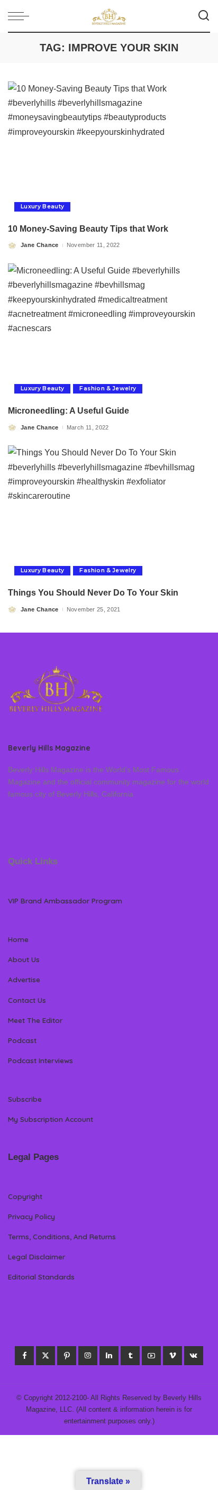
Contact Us (27, 999)
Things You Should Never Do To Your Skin (93, 592)
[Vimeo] (172, 1355)
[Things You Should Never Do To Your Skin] (109, 513)
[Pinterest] (66, 1355)
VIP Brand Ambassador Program (65, 900)
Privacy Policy (31, 1216)
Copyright (25, 1196)
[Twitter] (45, 1355)
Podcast (22, 1040)
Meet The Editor (35, 1020)
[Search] (203, 16)
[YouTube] (151, 1355)
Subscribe (25, 1098)
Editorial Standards (41, 1276)
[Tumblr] (130, 1355)
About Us (24, 959)
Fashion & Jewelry (107, 388)
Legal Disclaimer (36, 1256)
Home (18, 939)
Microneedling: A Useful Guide (70, 410)
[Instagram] (87, 1355)
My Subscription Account (50, 1118)
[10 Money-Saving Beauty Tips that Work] (109, 149)
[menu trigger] (21, 16)
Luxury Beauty (42, 206)
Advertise (24, 979)
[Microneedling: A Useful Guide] (109, 331)
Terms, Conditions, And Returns (62, 1236)
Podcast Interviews (40, 1060)
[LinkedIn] (109, 1355)
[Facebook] (24, 1355)
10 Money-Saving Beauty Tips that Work (88, 228)
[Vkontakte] (193, 1355)
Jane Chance (40, 245)
